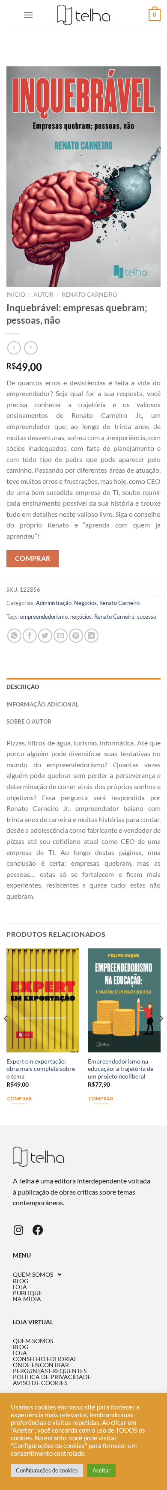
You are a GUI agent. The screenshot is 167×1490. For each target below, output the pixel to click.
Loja (20, 1287)
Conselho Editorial (45, 1359)
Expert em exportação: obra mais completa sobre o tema (40, 1069)
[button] (83, 1274)
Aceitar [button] (101, 1470)
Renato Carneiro (89, 294)
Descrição (22, 686)
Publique (27, 1293)
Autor (43, 294)
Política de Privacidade (52, 1377)
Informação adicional (42, 704)
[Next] (161, 1036)
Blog (20, 1281)
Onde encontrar (41, 1365)
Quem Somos (33, 1274)
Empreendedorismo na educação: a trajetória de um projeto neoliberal (120, 1069)
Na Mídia (27, 1299)
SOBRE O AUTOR (28, 721)
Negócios (85, 602)
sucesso (146, 616)
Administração (54, 602)
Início (15, 294)
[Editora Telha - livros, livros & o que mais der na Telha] (83, 15)
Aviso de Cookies (40, 1383)
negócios (81, 616)
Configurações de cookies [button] (47, 1470)
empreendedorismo (44, 616)
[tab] (83, 686)
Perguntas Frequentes (49, 1371)
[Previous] (6, 1036)
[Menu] (28, 14)
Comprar (33, 558)
